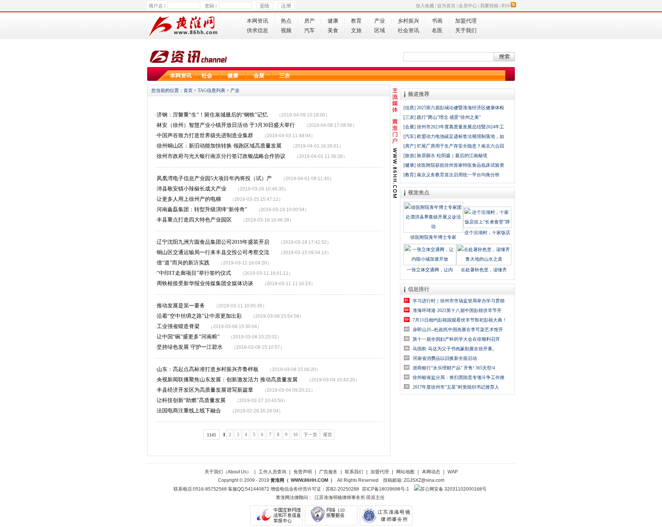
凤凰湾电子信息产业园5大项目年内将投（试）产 (214, 178)
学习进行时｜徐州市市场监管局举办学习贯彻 (459, 301)
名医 (437, 30)
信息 (409, 107)
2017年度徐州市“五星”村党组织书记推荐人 (456, 387)
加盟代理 (466, 21)
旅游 (409, 155)
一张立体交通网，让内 (430, 270)
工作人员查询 (272, 471)
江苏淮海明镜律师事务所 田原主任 (350, 497)
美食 (333, 30)
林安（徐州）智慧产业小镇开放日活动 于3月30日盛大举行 (226, 125)
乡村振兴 (408, 21)
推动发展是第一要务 (181, 306)
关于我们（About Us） (228, 471)
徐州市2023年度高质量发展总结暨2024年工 (460, 127)
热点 (286, 21)
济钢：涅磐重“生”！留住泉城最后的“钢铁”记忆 (212, 115)
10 (295, 434)
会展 (259, 76)
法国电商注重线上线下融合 (189, 411)
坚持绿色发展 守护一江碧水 (190, 347)
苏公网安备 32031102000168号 (453, 489)
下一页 (310, 434)
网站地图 (405, 471)
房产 (309, 21)
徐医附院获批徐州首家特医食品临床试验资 (460, 165)
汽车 (309, 30)
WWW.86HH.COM (309, 480)
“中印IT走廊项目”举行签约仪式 (194, 273)
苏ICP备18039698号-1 (385, 489)
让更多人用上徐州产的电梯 (189, 199)
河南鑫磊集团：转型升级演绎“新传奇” (202, 209)
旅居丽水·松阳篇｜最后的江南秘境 (452, 155)
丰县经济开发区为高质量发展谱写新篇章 (205, 390)
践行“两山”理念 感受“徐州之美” (449, 117)
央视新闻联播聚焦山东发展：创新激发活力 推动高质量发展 (227, 380)
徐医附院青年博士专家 (433, 237)
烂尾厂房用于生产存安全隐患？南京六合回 (460, 146)
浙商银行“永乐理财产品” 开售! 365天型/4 (454, 368)
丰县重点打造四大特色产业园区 (194, 220)
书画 (437, 21)
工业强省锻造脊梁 (178, 326)
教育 (356, 21)
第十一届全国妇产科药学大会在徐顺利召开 (456, 339)
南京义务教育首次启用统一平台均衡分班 (458, 174)
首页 (188, 90)
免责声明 (302, 471)
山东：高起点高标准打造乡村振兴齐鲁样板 (208, 369)
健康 (333, 21)
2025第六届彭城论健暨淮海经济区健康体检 (460, 107)
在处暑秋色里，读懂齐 (484, 270)
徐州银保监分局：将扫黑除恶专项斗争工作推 (459, 377)
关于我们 (466, 30)
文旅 (356, 30)
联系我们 (354, 471)
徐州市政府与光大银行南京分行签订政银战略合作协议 (221, 156)
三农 (284, 76)
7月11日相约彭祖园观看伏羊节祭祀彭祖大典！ (460, 320)
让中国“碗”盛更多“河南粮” (188, 337)
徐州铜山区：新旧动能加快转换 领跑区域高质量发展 (219, 146)
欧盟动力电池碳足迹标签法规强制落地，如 (460, 136)
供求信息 (257, 30)
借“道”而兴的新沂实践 (183, 263)
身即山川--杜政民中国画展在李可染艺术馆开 (458, 329)
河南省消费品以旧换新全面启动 (445, 358)
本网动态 (431, 471)
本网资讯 (257, 21)
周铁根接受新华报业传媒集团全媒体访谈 (205, 283)
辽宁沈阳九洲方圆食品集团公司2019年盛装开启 (213, 242)
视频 (286, 30)
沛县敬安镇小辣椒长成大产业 (191, 189)
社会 (207, 76)
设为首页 (446, 5)
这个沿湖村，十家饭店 (487, 232)
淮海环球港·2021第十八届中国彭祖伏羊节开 (457, 310)
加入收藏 (425, 5)
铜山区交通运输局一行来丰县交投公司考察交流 (213, 252)
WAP (452, 471)
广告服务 (328, 471)
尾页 (327, 434)
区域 (379, 30)
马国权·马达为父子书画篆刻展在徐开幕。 (455, 348)
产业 (379, 21)
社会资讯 (408, 30)
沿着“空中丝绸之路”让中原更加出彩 (199, 316)
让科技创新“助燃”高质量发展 (191, 400)
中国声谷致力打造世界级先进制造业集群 (205, 135)
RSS (505, 5)
